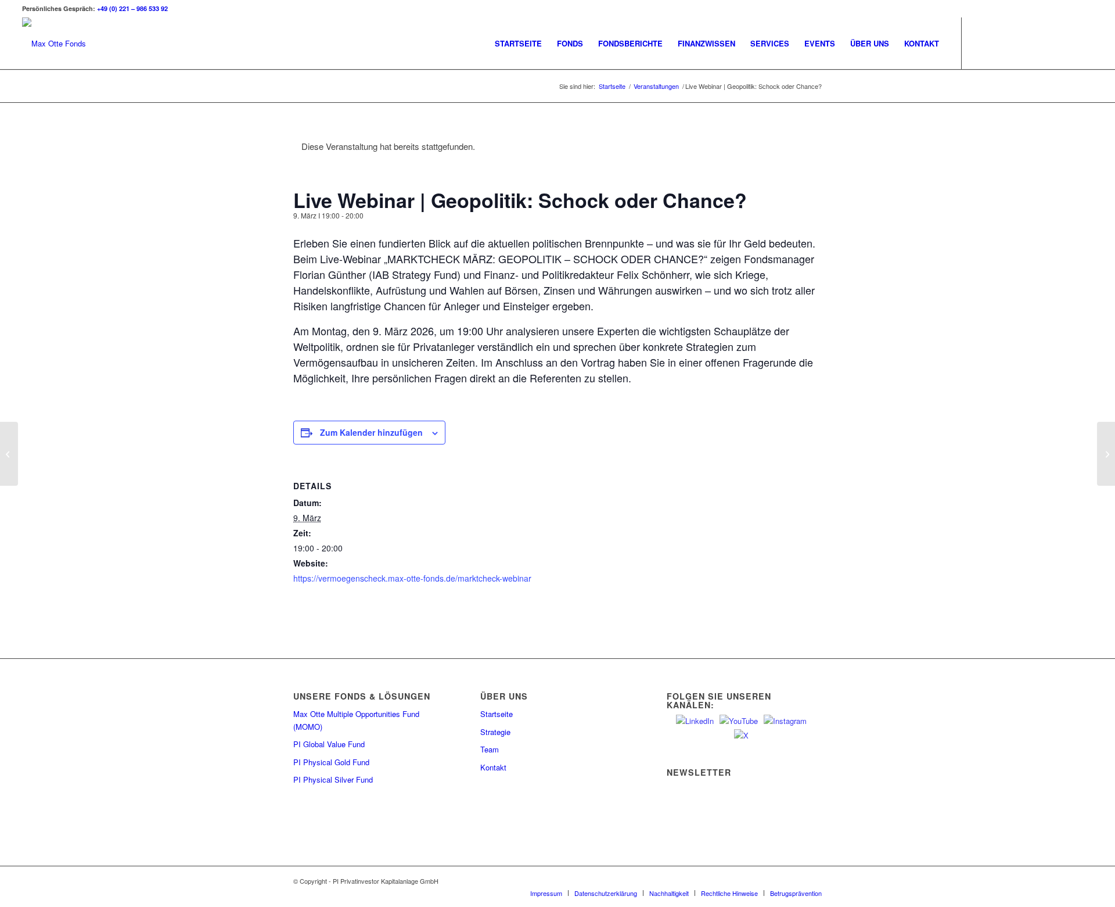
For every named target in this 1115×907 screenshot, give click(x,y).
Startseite (496, 713)
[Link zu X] (979, 43)
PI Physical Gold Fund (331, 762)
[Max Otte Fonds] (54, 43)
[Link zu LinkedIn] (997, 43)
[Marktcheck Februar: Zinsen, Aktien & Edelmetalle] (9, 454)
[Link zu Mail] (1084, 43)
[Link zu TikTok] (1067, 43)
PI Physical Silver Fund (333, 779)
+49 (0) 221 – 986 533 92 (132, 8)
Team (489, 749)
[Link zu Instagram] (1032, 43)
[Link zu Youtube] (1014, 43)
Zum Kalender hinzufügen (371, 432)
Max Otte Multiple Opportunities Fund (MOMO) (356, 720)
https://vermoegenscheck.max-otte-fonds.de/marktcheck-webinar (412, 578)
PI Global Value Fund (329, 744)
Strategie (495, 731)
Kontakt (493, 767)
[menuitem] (518, 43)
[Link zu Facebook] (1049, 43)
